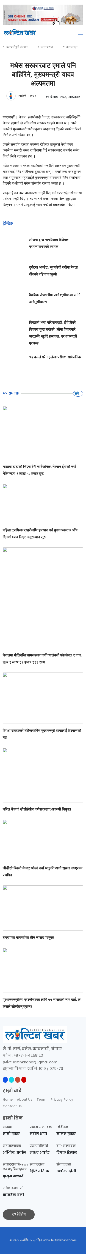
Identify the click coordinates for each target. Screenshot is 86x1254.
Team (41, 1099)
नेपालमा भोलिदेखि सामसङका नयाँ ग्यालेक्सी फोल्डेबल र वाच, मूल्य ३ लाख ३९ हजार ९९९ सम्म (42, 658)
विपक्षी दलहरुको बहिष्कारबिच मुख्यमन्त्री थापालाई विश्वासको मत (42, 734)
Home (8, 1099)
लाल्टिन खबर (26, 96)
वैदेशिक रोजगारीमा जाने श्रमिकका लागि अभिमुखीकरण (54, 298)
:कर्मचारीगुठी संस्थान (17, 47)
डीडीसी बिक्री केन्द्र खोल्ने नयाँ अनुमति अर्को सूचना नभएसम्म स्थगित (42, 871)
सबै (77, 393)
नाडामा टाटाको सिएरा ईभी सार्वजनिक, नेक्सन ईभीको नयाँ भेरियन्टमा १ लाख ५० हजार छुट (39, 470)
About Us (24, 1099)
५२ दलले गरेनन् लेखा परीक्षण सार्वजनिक (55, 357)
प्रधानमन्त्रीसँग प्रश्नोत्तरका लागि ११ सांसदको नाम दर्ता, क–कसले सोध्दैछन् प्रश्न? (42, 1003)
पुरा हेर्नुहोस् (19, 1214)
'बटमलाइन (72, 47)
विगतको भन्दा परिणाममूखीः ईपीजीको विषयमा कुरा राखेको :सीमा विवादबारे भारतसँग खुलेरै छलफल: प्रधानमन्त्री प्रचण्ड (53, 333)
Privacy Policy (62, 1099)
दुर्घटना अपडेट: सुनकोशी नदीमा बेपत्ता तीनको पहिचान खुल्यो (53, 270)
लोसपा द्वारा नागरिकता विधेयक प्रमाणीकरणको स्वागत (49, 243)
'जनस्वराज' (46, 47)
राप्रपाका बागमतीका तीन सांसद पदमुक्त (28, 937)
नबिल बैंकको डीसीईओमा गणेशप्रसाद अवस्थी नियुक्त (37, 809)
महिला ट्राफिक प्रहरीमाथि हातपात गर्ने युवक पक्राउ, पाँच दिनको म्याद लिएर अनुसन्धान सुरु (40, 533)
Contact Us (12, 1106)
